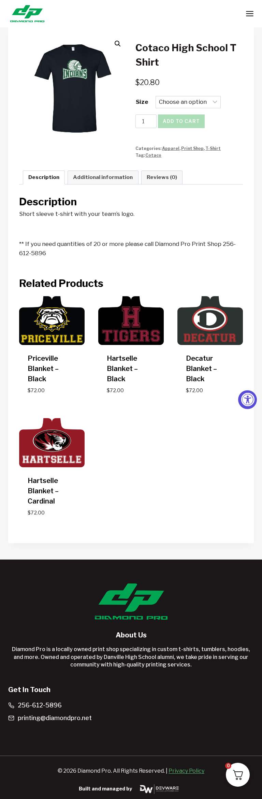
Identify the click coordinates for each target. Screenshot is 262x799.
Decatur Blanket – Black (201, 368)
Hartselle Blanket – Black (122, 368)
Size (142, 101)
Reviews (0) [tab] (162, 177)
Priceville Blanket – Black (43, 368)
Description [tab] (43, 177)
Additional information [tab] (103, 177)
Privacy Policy (186, 771)
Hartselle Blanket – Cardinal (43, 491)
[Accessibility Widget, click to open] (247, 399)
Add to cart (181, 121)
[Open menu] (249, 13)
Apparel (170, 148)
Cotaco (153, 155)
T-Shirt (213, 148)
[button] (118, 44)
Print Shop (192, 148)
